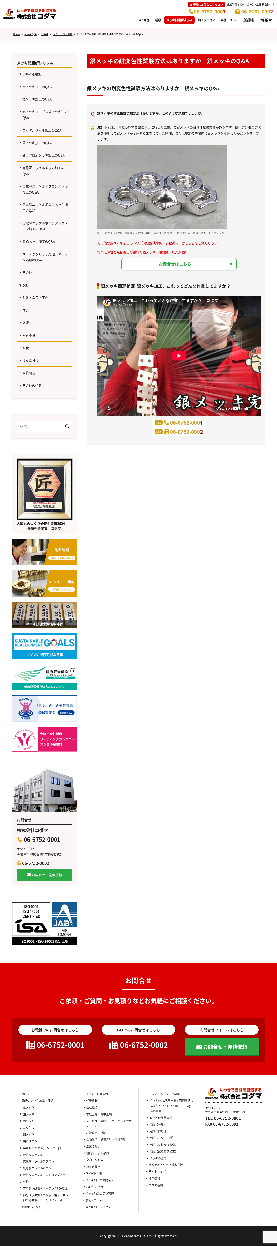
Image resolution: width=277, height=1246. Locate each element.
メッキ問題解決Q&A (179, 20)
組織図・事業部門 (97, 1153)
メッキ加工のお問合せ (99, 1180)
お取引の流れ (94, 1187)
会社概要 (92, 1107)
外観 (25, 322)
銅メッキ (28, 1134)
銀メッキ (28, 1114)
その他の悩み (32, 385)
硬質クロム (30, 1141)
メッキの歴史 (157, 1158)
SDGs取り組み (96, 1173)
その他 (27, 272)
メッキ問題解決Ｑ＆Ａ (35, 62)
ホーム (26, 1094)
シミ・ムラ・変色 (35, 297)
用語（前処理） (159, 1131)
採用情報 (154, 1178)
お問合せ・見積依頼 (47, 874)
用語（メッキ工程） (162, 1138)
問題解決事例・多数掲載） (162, 242)
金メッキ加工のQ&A (37, 86)
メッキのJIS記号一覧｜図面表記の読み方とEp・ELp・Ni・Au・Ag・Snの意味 (171, 1105)
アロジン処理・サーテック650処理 (46, 1188)
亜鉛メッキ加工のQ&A (38, 241)
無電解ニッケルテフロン (38, 1161)
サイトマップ (157, 1171)
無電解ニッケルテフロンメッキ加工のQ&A (45, 189)
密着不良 (28, 335)
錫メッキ (28, 1121)
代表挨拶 (92, 1100)
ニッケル (28, 1127)
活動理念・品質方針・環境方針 (106, 1139)
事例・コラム (229, 20)
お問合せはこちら (175, 264)
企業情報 (248, 20)
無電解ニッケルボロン (37, 1168)
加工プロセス (206, 20)
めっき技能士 (94, 1166)
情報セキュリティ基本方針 (166, 1165)
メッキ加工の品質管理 (99, 1193)
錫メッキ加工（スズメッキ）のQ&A (45, 114)
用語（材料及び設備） (163, 1145)
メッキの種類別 (29, 74)
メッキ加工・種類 (149, 20)
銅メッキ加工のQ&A (37, 142)
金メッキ (28, 1107)
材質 (25, 310)
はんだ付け (30, 360)
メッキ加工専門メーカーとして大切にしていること (109, 1123)
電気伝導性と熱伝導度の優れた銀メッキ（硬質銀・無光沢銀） (142, 252)
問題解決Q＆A (31, 1207)
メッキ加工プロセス (98, 1207)
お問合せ (266, 20)
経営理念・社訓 (96, 1133)
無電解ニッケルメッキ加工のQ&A (43, 170)
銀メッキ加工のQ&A (37, 99)
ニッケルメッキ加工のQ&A (41, 130)
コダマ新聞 (156, 1185)
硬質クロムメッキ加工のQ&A (43, 155)
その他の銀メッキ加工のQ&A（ (120, 242)
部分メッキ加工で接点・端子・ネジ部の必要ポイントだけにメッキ (45, 1197)
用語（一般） (157, 1124)
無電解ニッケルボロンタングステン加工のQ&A (45, 226)
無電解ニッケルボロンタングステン (45, 1175)
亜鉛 (26, 1182)
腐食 (25, 347)
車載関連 (28, 372)
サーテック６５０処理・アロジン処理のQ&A (45, 256)
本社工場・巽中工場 (100, 1114)
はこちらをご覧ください (199, 242)
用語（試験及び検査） (163, 1151)
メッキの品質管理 (160, 1118)
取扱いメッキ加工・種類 (37, 1100)
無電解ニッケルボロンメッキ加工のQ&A (45, 207)
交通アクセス (94, 1160)
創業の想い (93, 1146)
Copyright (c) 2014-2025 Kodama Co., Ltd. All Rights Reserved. (138, 1236)
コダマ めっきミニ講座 (164, 1094)
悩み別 (23, 285)
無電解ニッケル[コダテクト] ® (42, 1148)
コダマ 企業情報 (96, 1094)
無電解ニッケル (33, 1154)
